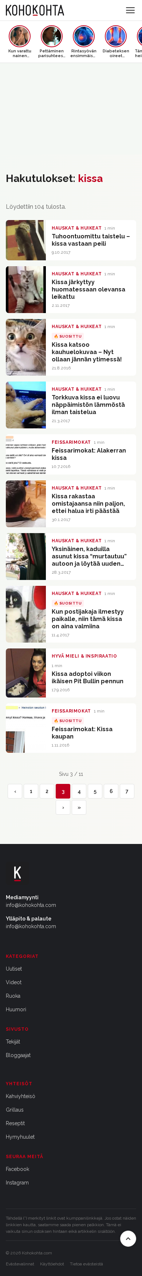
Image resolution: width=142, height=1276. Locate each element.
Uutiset (14, 969)
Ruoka (13, 996)
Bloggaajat (18, 1055)
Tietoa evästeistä (86, 1263)
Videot (13, 982)
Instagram (17, 1183)
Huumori (16, 1009)
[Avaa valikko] (130, 10)
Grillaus (15, 1110)
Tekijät (13, 1042)
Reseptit (15, 1123)
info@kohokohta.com (31, 905)
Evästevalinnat (20, 1263)
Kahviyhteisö (20, 1096)
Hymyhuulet (20, 1137)
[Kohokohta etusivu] (35, 10)
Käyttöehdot (52, 1263)
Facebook (17, 1169)
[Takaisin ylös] (128, 1239)
